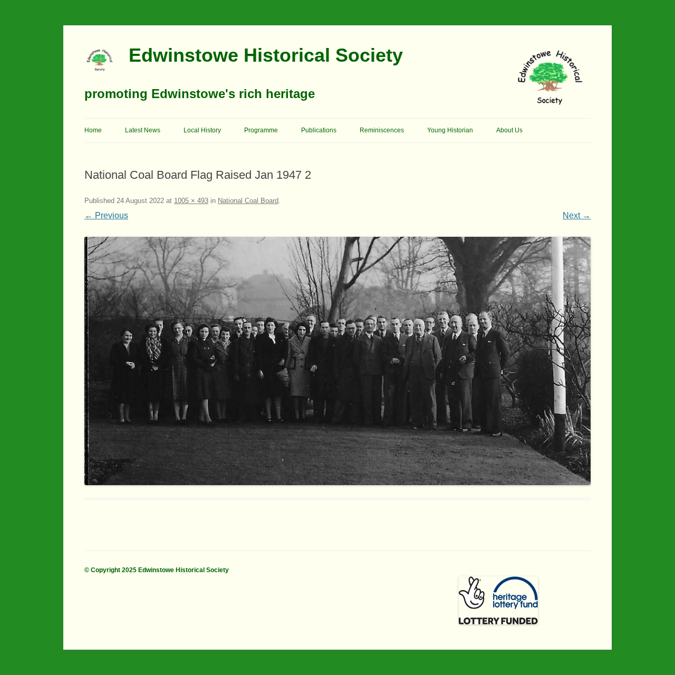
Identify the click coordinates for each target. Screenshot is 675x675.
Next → (577, 215)
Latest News (142, 130)
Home (93, 130)
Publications (318, 130)
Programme (261, 130)
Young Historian (450, 130)
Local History (202, 130)
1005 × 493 (191, 201)
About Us (509, 130)
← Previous (106, 215)
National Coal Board (248, 201)
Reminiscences (382, 130)
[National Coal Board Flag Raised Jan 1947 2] (337, 361)
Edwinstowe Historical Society (266, 55)
